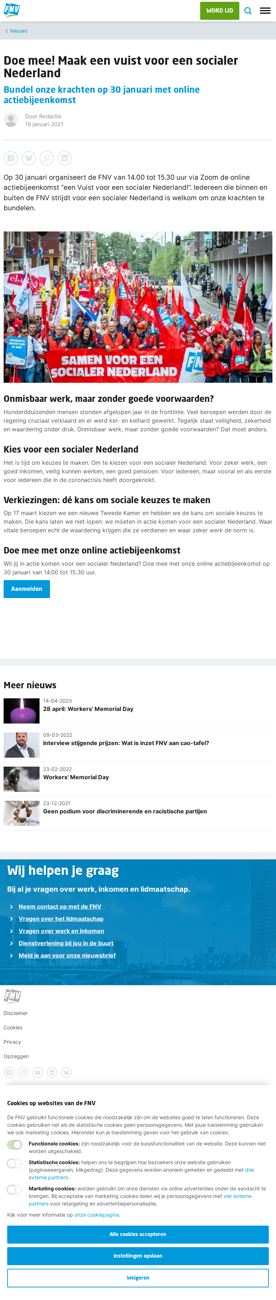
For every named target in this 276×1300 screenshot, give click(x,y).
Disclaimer (16, 1013)
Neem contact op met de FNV (60, 906)
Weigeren (138, 1277)
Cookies (13, 1027)
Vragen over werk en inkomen (61, 930)
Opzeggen (16, 1056)
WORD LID (219, 10)
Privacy (12, 1042)
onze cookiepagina (96, 1215)
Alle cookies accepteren (138, 1234)
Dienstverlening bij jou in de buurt (66, 943)
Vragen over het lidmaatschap (61, 918)
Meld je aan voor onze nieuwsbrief (67, 955)
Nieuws (18, 31)
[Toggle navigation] (265, 11)
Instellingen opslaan (138, 1256)
